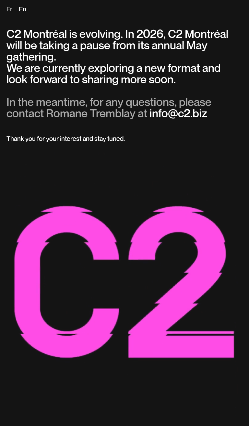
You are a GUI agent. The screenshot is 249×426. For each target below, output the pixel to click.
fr (9, 9)
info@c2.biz (178, 114)
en (22, 9)
